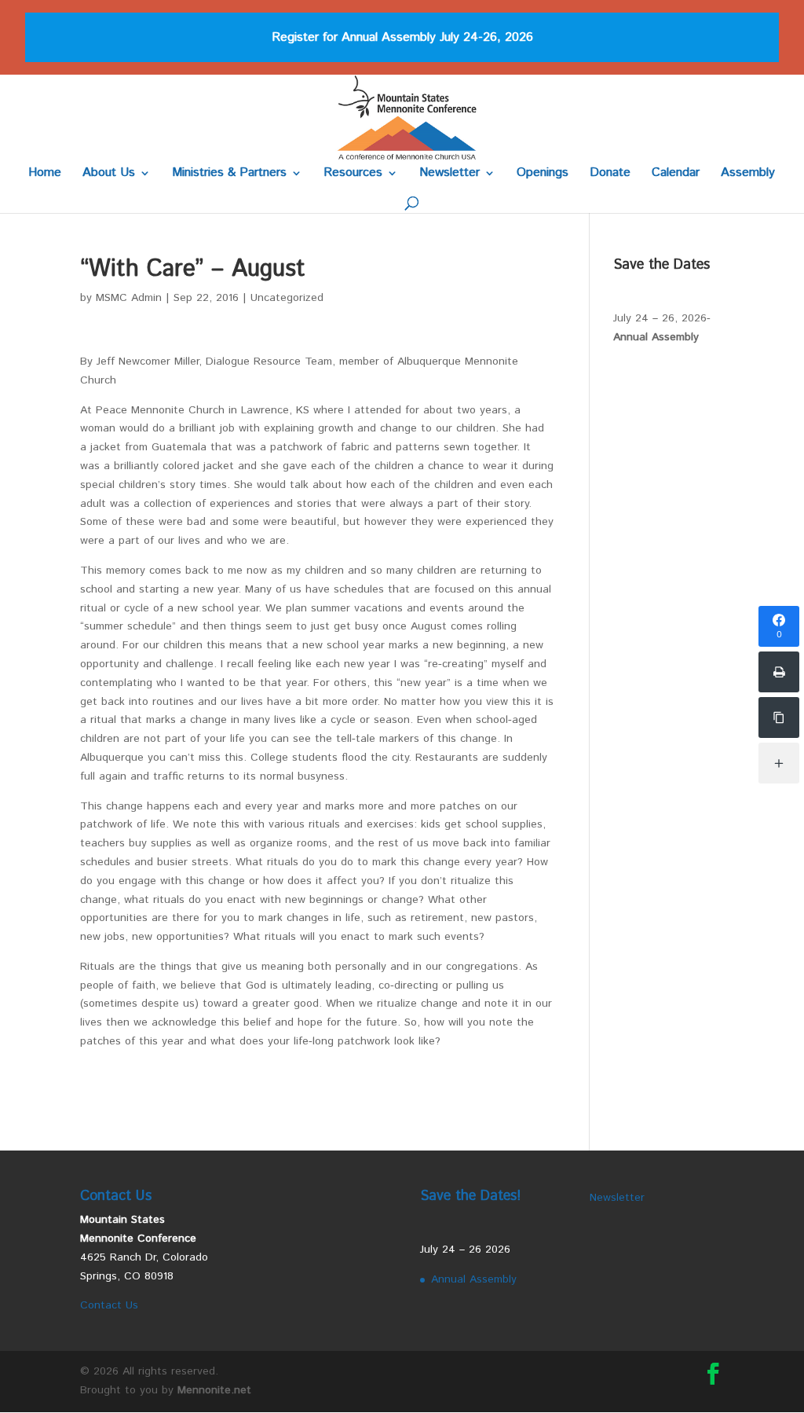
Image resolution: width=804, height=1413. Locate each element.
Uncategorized (286, 298)
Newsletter (449, 174)
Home (44, 174)
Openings (542, 174)
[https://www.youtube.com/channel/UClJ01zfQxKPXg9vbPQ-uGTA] (778, 717)
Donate (610, 174)
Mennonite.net (214, 1390)
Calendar (676, 174)
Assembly (748, 174)
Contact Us (109, 1305)
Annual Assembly (656, 337)
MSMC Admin (129, 298)
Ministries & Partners (229, 174)
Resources (352, 174)
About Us (108, 174)
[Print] (778, 671)
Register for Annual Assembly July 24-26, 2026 (402, 37)
